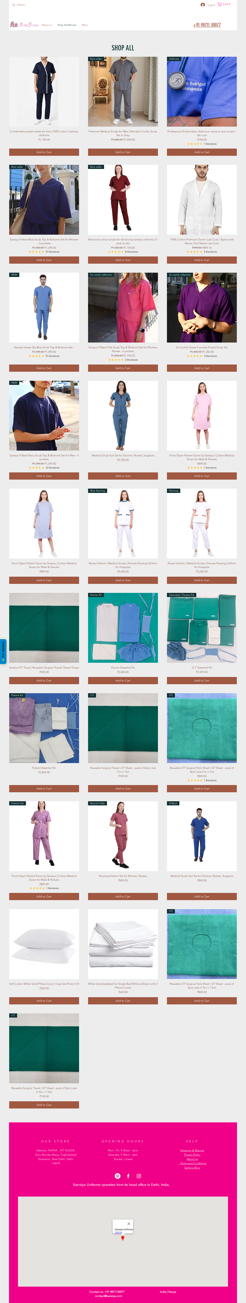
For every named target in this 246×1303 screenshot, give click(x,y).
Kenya (172, 1291)
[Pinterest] (117, 1176)
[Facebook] (128, 1176)
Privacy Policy (192, 1154)
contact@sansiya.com (108, 1296)
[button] (225, 4)
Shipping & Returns (192, 1150)
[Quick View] (44, 92)
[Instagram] (139, 1176)
